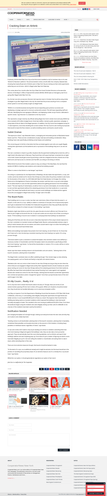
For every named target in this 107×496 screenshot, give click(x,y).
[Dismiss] (104, 483)
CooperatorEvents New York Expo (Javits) (84, 468)
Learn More (73, 4)
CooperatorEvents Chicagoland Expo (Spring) (85, 479)
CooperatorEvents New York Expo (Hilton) (84, 465)
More (65, 19)
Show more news (86, 62)
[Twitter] (83, 147)
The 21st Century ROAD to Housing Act (84, 76)
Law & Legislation (65, 32)
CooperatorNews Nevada (52, 468)
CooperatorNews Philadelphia (54, 476)
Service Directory (38, 19)
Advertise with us (16, 494)
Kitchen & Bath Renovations (81, 83)
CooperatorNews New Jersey (53, 471)
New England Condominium (53, 482)
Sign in (79, 9)
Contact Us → (11, 478)
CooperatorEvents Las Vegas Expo (82, 485)
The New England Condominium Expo (84, 474)
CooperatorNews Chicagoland (54, 465)
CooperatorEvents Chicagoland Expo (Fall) (85, 476)
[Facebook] (77, 147)
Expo (28, 19)
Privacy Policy (23, 494)
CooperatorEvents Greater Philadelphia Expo (85, 488)
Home (11, 19)
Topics (19, 19)
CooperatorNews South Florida (54, 479)
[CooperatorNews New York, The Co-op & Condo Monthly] (21, 14)
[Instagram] (96, 147)
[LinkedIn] (90, 147)
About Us (10, 494)
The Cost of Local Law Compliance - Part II (24, 9)
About (10, 460)
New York (96, 9)
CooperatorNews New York (53, 474)
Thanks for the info (79, 127)
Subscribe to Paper (54, 19)
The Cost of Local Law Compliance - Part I (84, 73)
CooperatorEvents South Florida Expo (83, 482)
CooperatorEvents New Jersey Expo (83, 471)
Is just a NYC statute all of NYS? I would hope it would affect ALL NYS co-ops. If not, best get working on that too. (86, 135)
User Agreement (80, 494)
